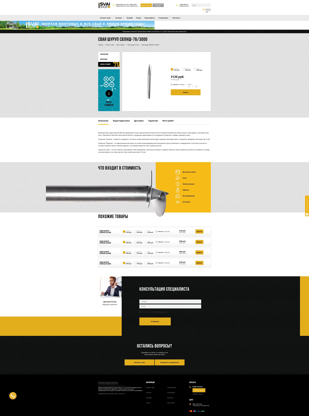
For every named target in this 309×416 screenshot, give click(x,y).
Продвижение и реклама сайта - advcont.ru (111, 393)
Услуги (138, 18)
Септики (118, 18)
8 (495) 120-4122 (197, 387)
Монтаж (179, 84)
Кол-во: (189, 84)
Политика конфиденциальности (108, 384)
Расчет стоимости (108, 104)
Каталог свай (105, 18)
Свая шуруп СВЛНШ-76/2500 (105, 252)
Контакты (176, 18)
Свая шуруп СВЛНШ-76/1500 (105, 231)
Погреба (130, 18)
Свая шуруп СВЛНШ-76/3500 (105, 263)
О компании (163, 18)
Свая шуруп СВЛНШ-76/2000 (105, 242)
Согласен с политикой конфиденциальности (154, 312)
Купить (185, 92)
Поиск (209, 5)
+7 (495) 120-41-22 (184, 4)
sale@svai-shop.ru (184, 6)
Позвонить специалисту (169, 362)
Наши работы (149, 18)
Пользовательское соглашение (108, 382)
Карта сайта (171, 403)
